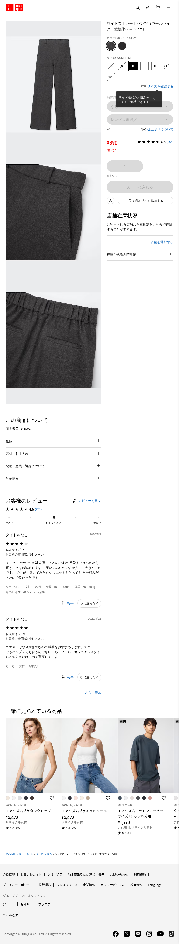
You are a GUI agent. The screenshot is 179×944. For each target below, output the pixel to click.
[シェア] (110, 200)
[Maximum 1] (137, 166)
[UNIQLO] (14, 7)
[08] (111, 46)
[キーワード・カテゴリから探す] (137, 7)
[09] (122, 46)
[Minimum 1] (113, 166)
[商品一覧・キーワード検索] (168, 7)
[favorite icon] (52, 798)
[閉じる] (154, 99)
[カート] (158, 7)
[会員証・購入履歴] (148, 7)
